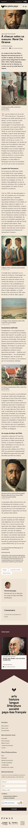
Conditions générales (6, 762)
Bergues (5, 569)
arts (14, 696)
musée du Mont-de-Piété (9, 547)
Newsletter (4, 1)
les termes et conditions (11, 796)
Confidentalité (5, 765)
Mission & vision (5, 743)
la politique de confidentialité (8, 798)
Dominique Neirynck (7, 664)
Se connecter (18, 1)
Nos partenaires (5, 730)
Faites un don (4, 728)
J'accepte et (10, 797)
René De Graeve (6, 573)
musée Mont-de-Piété (15, 569)
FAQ (2, 755)
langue (14, 702)
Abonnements (5, 726)
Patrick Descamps (7, 46)
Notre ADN (4, 738)
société (14, 709)
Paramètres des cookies (7, 767)
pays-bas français (14, 712)
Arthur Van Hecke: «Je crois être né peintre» (14, 659)
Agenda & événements (7, 760)
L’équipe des (7, 745)
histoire (14, 699)
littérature (14, 706)
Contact (3, 747)
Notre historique (5, 741)
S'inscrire (14, 809)
